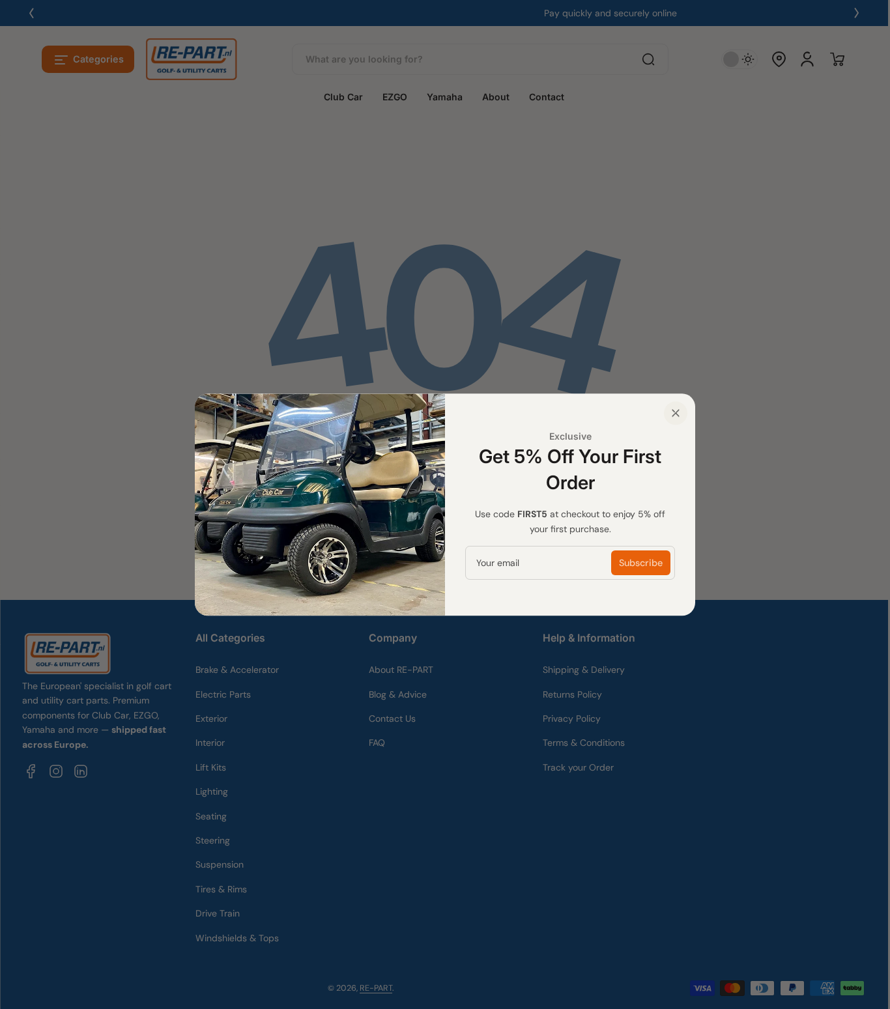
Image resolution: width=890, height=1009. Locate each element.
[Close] (675, 413)
